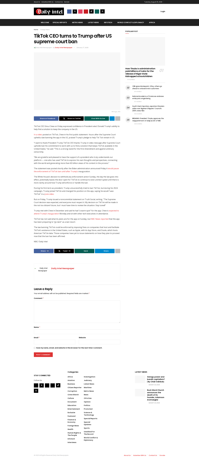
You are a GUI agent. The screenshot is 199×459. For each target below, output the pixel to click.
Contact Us (59, 2)
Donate (66, 2)
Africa (152, 22)
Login (162, 11)
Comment (39, 298)
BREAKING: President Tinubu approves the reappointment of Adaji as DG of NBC (148, 119)
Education (72, 405)
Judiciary (88, 380)
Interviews (72, 442)
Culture (71, 398)
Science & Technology (89, 413)
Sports (87, 428)
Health (70, 429)
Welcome (45, 22)
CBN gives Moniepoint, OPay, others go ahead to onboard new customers (147, 87)
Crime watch (73, 395)
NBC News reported (99, 219)
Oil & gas (88, 398)
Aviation (71, 380)
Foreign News (45, 30)
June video (49, 194)
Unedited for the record (89, 433)
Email (37, 337)
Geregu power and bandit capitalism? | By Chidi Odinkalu (156, 379)
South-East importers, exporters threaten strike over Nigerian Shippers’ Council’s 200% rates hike (148, 108)
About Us (37, 2)
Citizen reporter (75, 387)
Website (82, 337)
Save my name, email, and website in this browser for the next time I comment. (69, 348)
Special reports (60, 22)
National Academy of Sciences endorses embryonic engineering (148, 97)
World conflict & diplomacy (130, 22)
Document (72, 402)
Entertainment (74, 409)
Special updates (87, 423)
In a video (38, 134)
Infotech (108, 22)
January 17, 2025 (82, 47)
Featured (71, 416)
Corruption (72, 391)
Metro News (77, 22)
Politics (87, 405)
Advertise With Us (47, 2)
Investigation (89, 377)
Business (71, 384)
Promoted (88, 409)
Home (36, 30)
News (86, 395)
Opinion (87, 402)
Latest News (93, 22)
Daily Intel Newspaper (63, 47)
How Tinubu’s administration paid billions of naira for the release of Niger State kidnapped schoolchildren (140, 72)
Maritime (88, 387)
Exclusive (71, 412)
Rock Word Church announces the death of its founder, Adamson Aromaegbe (155, 395)
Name (37, 327)
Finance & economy (72, 421)
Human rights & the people (74, 434)
